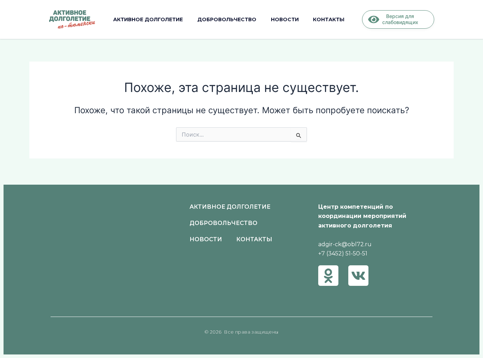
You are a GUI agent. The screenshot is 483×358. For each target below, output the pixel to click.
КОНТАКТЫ (328, 19)
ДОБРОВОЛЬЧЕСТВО (226, 19)
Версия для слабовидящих (400, 19)
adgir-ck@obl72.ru (345, 244)
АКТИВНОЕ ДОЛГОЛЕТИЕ (148, 19)
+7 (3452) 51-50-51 (342, 253)
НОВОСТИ (285, 19)
